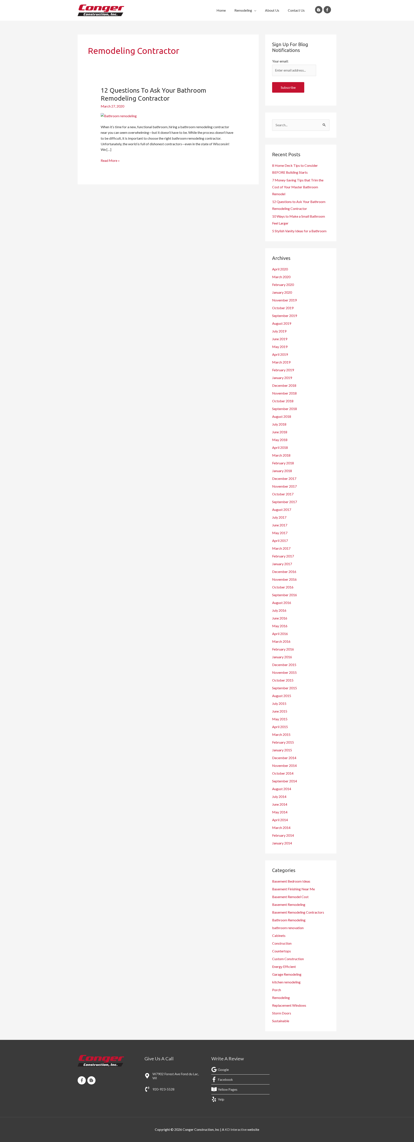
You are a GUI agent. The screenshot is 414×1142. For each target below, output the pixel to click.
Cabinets (278, 935)
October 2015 (282, 680)
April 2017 (280, 540)
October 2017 (282, 494)
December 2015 (284, 665)
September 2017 (284, 502)
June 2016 (279, 618)
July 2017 (279, 517)
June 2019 (279, 339)
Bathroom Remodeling (289, 920)
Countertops (281, 951)
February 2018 (283, 463)
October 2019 (282, 308)
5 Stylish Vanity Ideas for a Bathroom (299, 231)
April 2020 (280, 269)
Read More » (110, 160)
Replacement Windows (289, 1005)
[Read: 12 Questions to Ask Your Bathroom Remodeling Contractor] (119, 116)
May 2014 (279, 812)
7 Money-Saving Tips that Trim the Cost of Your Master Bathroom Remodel (297, 187)
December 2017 (284, 478)
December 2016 (284, 571)
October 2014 (282, 773)
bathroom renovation (288, 928)
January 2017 (282, 564)
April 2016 (280, 634)
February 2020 (283, 284)
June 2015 (279, 711)
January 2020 (282, 292)
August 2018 (281, 416)
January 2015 (282, 750)
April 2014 (280, 820)
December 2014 (284, 758)
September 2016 (284, 595)
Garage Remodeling (286, 974)
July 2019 (279, 331)
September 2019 (284, 316)
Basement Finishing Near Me (293, 889)
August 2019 (281, 323)
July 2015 (279, 703)
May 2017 (279, 533)
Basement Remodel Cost (290, 897)
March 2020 (281, 277)
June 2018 (279, 432)
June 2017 (279, 525)
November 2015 (284, 672)
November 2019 (284, 300)
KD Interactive (236, 1129)
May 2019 (279, 347)
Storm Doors (281, 1013)
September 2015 (284, 688)
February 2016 (283, 649)
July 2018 (279, 424)
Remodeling (281, 997)
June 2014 (279, 804)
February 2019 (283, 370)
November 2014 (284, 765)
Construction (282, 943)
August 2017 (281, 509)
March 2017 (281, 548)
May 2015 (279, 719)
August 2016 (281, 603)
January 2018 (282, 471)
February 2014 (283, 835)
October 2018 (282, 401)
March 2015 (281, 734)
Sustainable (280, 1021)
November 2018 (284, 393)
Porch (276, 990)
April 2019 (280, 354)
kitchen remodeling (286, 982)
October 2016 (282, 587)
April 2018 (280, 447)
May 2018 (279, 440)
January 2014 (282, 843)
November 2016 (284, 579)
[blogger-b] (319, 10)
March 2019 (281, 362)
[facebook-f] (328, 9)
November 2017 (284, 486)
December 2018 (284, 385)
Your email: (280, 61)
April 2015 (280, 727)
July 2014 (279, 796)
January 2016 (282, 657)
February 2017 (283, 556)
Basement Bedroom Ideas (291, 881)
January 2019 (282, 378)
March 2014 (281, 827)
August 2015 (281, 696)
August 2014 (281, 789)
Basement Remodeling (288, 904)
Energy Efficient (284, 966)
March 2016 (281, 641)
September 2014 (284, 781)
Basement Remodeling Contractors (298, 912)
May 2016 (279, 626)
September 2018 (284, 409)
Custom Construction (288, 959)
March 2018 (281, 455)
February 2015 (283, 742)
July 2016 (279, 610)
